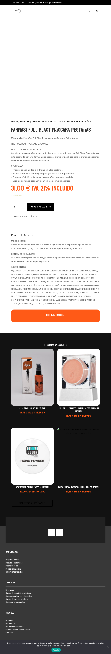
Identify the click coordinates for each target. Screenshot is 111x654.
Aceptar (56, 650)
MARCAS (25, 121)
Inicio (14, 121)
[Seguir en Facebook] (59, 532)
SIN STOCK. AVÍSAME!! (32, 503)
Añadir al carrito (41, 207)
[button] (24, 216)
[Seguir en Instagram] (51, 532)
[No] (107, 646)
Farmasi (36, 121)
